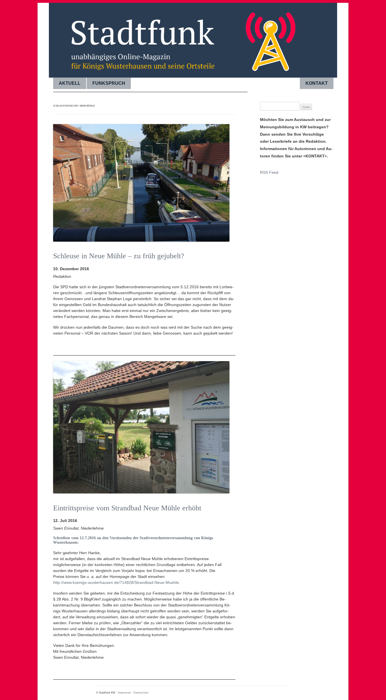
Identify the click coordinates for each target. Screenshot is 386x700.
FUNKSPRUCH (108, 83)
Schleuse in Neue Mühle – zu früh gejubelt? (118, 256)
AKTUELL (70, 83)
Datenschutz (141, 692)
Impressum (124, 692)
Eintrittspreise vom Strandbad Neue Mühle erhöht (127, 508)
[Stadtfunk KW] (193, 38)
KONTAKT (316, 83)
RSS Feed (269, 172)
